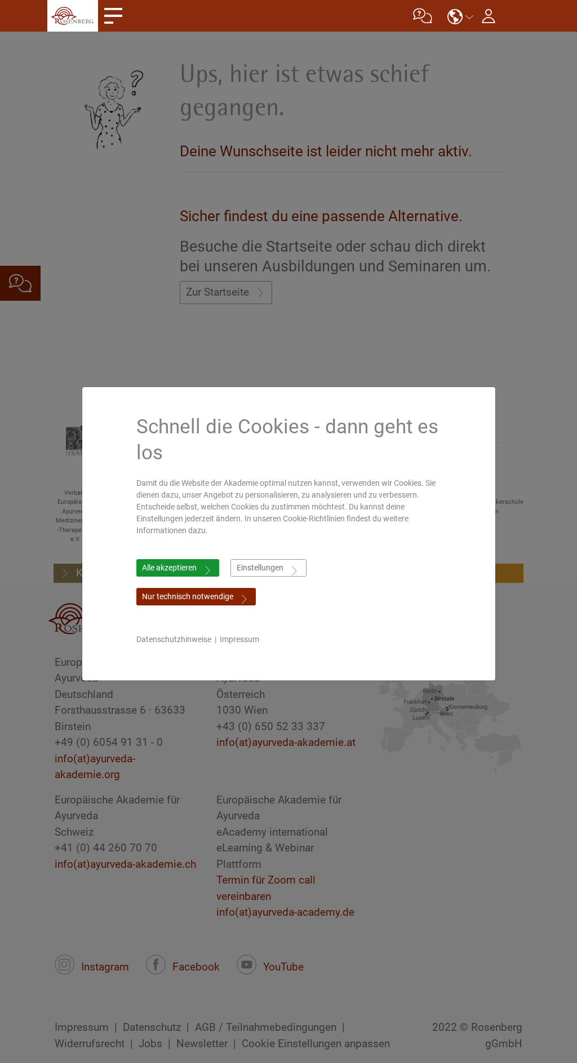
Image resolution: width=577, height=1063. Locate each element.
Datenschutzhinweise (173, 639)
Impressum (239, 639)
